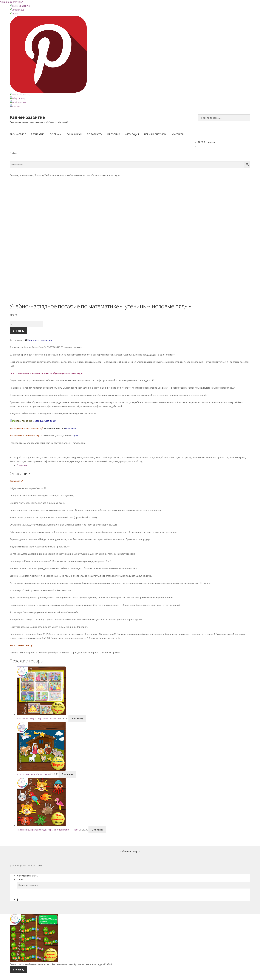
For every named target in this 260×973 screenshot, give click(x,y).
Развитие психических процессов (210, 457)
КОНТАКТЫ (178, 134)
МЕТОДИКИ (113, 134)
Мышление (142, 457)
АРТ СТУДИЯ (132, 134)
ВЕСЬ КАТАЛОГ (18, 134)
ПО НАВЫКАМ (74, 134)
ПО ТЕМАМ (55, 134)
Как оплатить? (15, 1)
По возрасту (184, 457)
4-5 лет (45, 457)
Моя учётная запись (27, 875)
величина (64, 461)
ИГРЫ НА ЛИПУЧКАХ (155, 134)
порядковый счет (103, 461)
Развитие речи (237, 457)
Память (173, 457)
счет (115, 461)
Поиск (20, 879)
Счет (18, 461)
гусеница (75, 461)
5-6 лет (53, 457)
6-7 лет (62, 457)
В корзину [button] (77, 718)
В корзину (18, 330)
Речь (12, 461)
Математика (26, 175)
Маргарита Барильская (39, 340)
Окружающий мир (158, 457)
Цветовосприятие (32, 461)
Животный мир (103, 457)
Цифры (47, 461)
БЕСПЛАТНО (38, 134)
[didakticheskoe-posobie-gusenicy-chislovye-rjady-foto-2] (130, 271)
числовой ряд (135, 461)
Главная (14, 175)
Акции (3, 1)
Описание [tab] (22, 465)
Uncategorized (74, 457)
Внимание (88, 457)
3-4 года (36, 457)
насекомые (87, 461)
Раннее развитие (27, 117)
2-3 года (26, 457)
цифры (123, 461)
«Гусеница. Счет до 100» (45, 420)
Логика (39, 175)
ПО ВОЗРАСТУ (94, 134)
